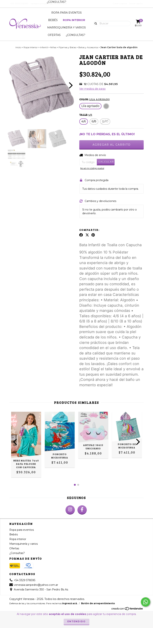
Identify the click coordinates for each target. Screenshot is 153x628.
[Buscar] (94, 23)
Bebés (53, 20)
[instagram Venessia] (70, 510)
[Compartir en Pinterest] (93, 235)
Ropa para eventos (66, 12)
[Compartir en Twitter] (87, 235)
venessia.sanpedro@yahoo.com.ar (36, 585)
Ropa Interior (31, 47)
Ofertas (54, 35)
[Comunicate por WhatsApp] (145, 602)
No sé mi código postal (92, 168)
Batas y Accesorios (88, 47)
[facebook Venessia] (82, 510)
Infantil (44, 47)
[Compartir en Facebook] (81, 235)
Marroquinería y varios (66, 27)
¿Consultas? (75, 35)
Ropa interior (74, 20)
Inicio (18, 47)
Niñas (53, 47)
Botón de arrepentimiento (98, 603)
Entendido (76, 621)
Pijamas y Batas (67, 47)
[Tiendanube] (127, 609)
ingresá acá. (69, 603)
